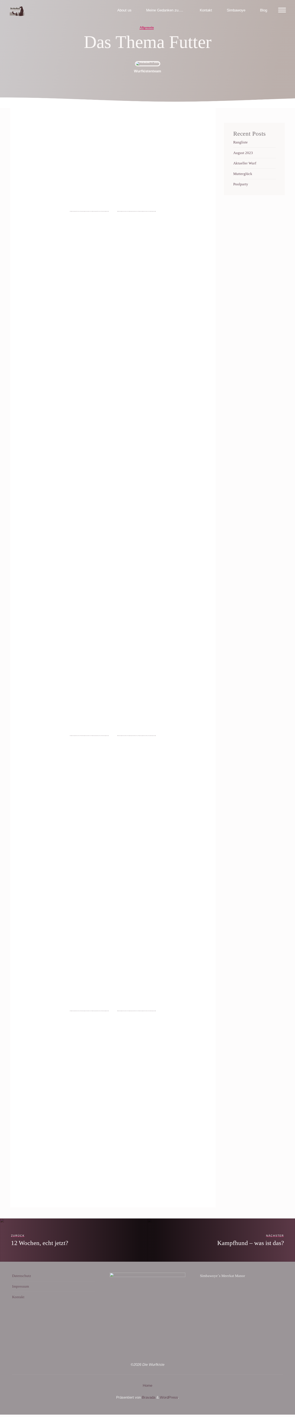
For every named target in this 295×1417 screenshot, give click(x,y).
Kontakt (18, 1297)
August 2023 (243, 153)
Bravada (148, 1397)
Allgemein (147, 27)
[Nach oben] (278, 1400)
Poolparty (240, 184)
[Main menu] (282, 10)
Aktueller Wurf (244, 163)
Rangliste (240, 142)
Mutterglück (242, 174)
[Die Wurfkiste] (17, 10)
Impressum (20, 1286)
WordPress (169, 1397)
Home (147, 1386)
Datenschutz (21, 1276)
